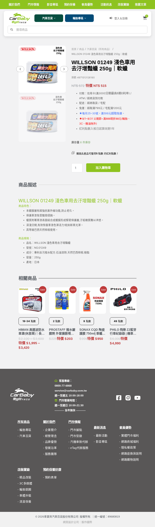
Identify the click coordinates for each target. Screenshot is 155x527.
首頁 (73, 49)
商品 (81, 49)
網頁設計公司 (71, 522)
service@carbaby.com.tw (71, 390)
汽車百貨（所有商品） (99, 49)
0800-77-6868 (63, 385)
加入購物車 (103, 168)
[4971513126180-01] (42, 69)
